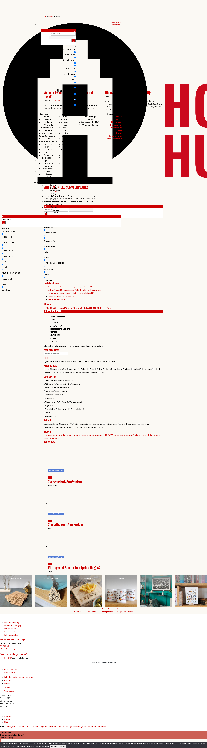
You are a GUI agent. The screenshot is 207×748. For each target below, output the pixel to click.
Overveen (65, 152)
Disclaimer (36, 727)
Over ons (119, 133)
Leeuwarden (65, 144)
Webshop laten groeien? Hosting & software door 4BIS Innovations (82, 727)
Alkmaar (65, 116)
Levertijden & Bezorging (12, 626)
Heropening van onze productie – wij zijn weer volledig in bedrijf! (71, 293)
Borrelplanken (49, 163)
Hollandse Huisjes (90, 116)
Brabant (65, 124)
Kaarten (47, 116)
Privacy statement (24, 727)
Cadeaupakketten (54, 190)
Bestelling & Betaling (11, 623)
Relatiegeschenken (115, 124)
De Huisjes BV (11, 727)
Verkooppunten (116, 127)
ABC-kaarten (48, 119)
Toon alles (46, 179)
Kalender (54, 323)
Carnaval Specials (10, 670)
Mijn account (116, 24)
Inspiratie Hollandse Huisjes (54, 196)
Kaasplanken (49, 166)
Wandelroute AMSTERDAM (90, 122)
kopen (50, 477)
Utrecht (65, 160)
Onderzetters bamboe (49, 141)
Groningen (65, 138)
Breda (65, 127)
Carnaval (49, 174)
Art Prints (48, 152)
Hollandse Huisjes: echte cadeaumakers (114, 137)
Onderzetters (16, 578)
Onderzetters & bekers (47, 135)
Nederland (36, 182)
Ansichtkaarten (49, 122)
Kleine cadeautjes (46, 127)
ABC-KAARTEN (191, 578)
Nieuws (90, 119)
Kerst (49, 177)
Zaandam (65, 163)
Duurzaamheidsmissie (12, 632)
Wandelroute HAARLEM (90, 124)
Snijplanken (47, 160)
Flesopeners (49, 130)
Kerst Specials (9, 673)
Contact (119, 116)
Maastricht (65, 149)
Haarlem (65, 141)
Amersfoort (65, 119)
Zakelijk (54, 193)
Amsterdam (65, 122)
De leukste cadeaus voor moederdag (61, 296)
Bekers (48, 138)
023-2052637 (4, 646)
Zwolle (65, 166)
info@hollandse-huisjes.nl (9, 649)
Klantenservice (116, 21)
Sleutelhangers (46, 157)
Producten (73, 113)
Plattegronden (49, 155)
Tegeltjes (54, 341)
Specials (47, 171)
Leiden (65, 146)
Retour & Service (10, 629)
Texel (65, 157)
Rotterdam (65, 155)
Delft (65, 130)
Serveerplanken (48, 168)
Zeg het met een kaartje (56, 299)
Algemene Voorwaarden (49, 727)
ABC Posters (49, 149)
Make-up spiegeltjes (49, 133)
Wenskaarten (49, 124)
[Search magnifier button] (73, 40)
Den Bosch (65, 133)
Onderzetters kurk (48, 144)
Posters (46, 146)
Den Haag (65, 135)
